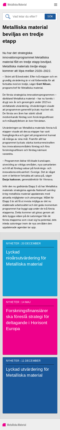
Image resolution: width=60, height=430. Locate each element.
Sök (50, 16)
